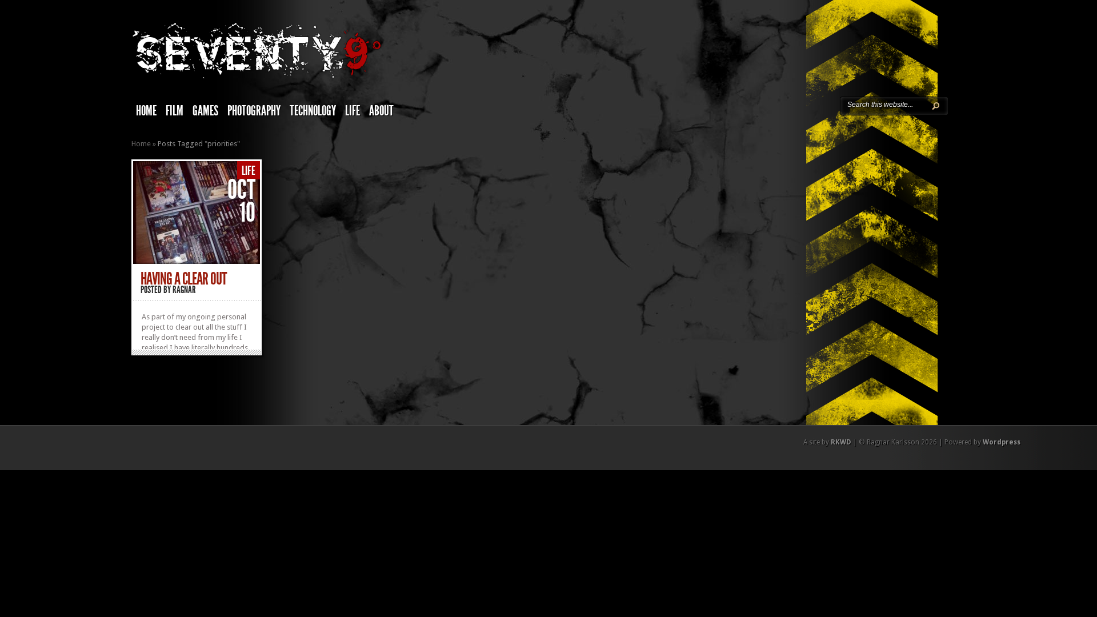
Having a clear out (183, 279)
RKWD (841, 442)
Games (205, 111)
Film (174, 111)
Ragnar (184, 289)
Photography (254, 111)
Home (146, 111)
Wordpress (1001, 442)
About (381, 111)
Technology (313, 111)
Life (352, 111)
